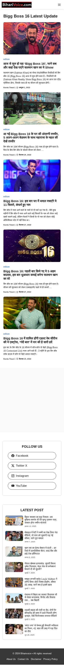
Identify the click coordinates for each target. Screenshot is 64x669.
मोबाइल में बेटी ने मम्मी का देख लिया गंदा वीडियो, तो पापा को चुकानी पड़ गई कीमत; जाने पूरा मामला (41, 535)
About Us (11, 659)
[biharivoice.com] (17, 4)
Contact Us (23, 659)
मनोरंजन (6, 59)
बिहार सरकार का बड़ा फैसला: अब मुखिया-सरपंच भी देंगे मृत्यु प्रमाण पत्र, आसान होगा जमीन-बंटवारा (41, 520)
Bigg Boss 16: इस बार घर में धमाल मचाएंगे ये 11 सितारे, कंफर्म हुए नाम (29, 203)
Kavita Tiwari (8, 87)
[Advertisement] (32, 400)
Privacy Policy (50, 659)
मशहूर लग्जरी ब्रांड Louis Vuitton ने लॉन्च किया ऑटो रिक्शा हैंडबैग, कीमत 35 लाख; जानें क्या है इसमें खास (41, 581)
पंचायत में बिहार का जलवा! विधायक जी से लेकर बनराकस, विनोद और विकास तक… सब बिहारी (41, 597)
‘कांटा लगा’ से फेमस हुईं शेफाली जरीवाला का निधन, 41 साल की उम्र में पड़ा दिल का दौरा (41, 628)
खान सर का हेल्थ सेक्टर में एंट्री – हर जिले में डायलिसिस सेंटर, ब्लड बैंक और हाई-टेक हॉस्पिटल (41, 550)
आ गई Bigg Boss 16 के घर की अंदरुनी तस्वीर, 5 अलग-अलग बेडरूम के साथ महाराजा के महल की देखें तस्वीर (31, 137)
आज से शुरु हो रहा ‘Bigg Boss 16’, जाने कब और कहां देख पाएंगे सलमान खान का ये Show (29, 65)
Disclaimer (36, 659)
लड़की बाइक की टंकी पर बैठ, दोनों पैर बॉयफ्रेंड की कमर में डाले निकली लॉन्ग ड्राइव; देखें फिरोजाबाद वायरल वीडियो (41, 613)
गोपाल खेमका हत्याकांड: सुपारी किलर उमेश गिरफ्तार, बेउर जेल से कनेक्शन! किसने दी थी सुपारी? (40, 566)
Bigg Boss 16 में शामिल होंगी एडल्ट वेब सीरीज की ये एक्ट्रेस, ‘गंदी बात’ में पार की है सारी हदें (30, 340)
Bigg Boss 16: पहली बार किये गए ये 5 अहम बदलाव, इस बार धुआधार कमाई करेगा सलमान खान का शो (30, 275)
